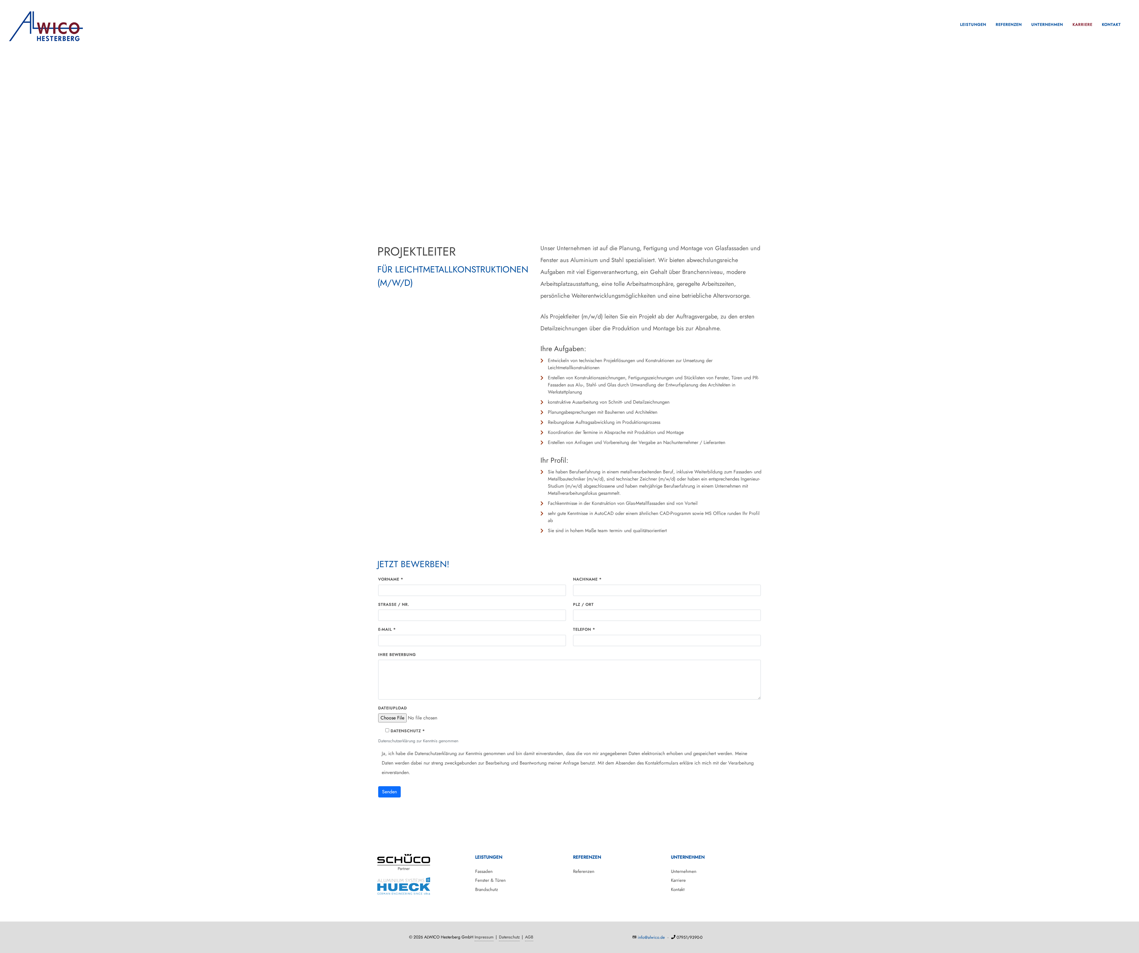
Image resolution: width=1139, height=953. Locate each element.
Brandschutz (486, 889)
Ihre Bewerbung (397, 654)
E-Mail (387, 629)
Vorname (390, 579)
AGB (529, 937)
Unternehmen (1047, 24)
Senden (389, 791)
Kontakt (1111, 24)
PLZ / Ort (583, 604)
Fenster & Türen (490, 880)
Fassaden (484, 871)
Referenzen (1009, 24)
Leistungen (973, 24)
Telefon (584, 629)
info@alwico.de (651, 937)
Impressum (484, 937)
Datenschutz (509, 937)
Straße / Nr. (393, 604)
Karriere (1082, 24)
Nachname (587, 579)
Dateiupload (392, 708)
